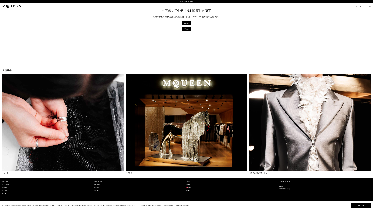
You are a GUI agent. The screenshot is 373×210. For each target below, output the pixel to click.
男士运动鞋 (190, 1)
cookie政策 (185, 205)
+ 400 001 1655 (196, 17)
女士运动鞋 (184, 1)
